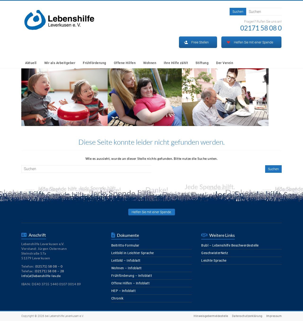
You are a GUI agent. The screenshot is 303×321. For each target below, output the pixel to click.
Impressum (274, 316)
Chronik (117, 298)
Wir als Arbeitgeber (60, 63)
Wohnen (149, 63)
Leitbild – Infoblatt (126, 260)
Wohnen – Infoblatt (126, 268)
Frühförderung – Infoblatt (131, 276)
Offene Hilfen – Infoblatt (130, 283)
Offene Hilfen (125, 63)
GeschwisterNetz (214, 253)
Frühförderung (94, 63)
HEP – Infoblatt (123, 291)
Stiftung (202, 63)
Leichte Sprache (214, 260)
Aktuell (31, 63)
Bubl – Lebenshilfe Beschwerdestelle (230, 245)
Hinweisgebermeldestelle (211, 316)
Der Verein (224, 63)
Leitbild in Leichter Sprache (132, 253)
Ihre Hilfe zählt (176, 63)
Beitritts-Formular (125, 245)
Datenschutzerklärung (247, 316)
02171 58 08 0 (261, 28)
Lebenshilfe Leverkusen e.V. (66, 316)
